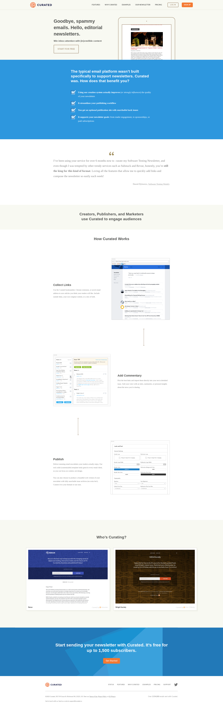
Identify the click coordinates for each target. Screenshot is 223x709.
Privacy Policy (102, 696)
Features (96, 5)
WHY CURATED (133, 684)
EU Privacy (112, 696)
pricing (158, 5)
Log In (173, 5)
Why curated (111, 5)
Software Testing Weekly (159, 184)
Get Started (111, 661)
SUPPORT (167, 684)
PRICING (157, 684)
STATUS (111, 684)
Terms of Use (93, 696)
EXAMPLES (147, 684)
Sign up (187, 5)
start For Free (66, 49)
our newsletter (142, 5)
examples (126, 5)
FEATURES (121, 684)
